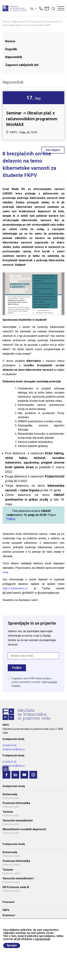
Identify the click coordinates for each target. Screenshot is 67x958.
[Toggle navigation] (61, 9)
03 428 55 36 (9, 761)
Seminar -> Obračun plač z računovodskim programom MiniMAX (31, 119)
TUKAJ (10, 518)
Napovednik (18, 21)
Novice (10, 41)
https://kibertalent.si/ (15, 588)
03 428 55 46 (9, 745)
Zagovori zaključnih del (21, 65)
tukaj (5, 572)
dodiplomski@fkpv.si (14, 749)
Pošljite (17, 667)
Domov (6, 21)
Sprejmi (12, 945)
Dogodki (11, 49)
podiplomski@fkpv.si (14, 765)
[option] (33, 115)
